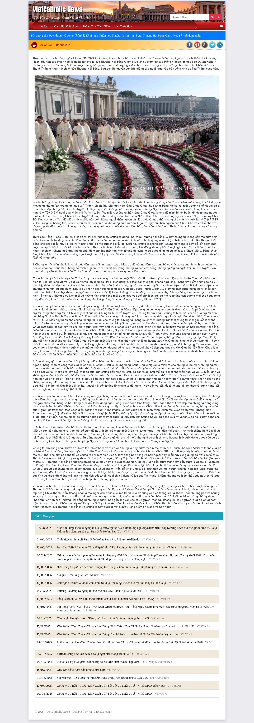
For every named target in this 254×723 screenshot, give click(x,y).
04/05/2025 (44, 693)
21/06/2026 (44, 539)
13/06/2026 (44, 547)
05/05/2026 (44, 591)
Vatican (44, 26)
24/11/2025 (44, 618)
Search (215, 17)
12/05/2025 (44, 685)
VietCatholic (122, 26)
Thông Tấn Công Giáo (96, 26)
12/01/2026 (44, 606)
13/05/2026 (44, 575)
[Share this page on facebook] (189, 44)
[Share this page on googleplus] (204, 44)
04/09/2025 (45, 661)
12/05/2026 (44, 583)
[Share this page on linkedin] (220, 44)
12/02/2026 (44, 598)
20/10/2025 (44, 654)
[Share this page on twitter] (212, 44)
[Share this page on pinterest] (197, 44)
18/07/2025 (44, 669)
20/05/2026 (44, 555)
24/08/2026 (44, 528)
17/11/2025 (43, 626)
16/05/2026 (44, 567)
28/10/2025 (44, 642)
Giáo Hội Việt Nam (66, 26)
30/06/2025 (45, 677)
